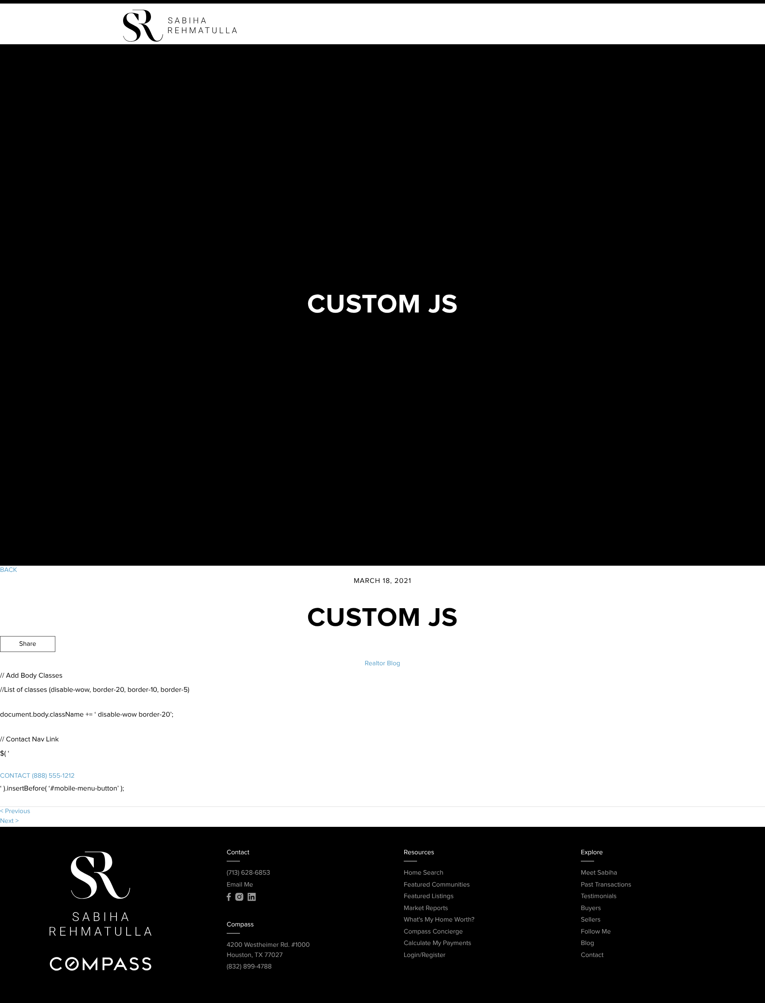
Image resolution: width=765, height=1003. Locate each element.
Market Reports (426, 908)
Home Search (424, 873)
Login (623, 25)
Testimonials (599, 896)
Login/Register (424, 955)
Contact (580, 25)
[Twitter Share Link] (27, 668)
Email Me (240, 885)
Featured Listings (429, 896)
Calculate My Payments (437, 943)
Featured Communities (437, 885)
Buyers (449, 25)
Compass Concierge (433, 932)
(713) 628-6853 (248, 873)
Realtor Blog (382, 663)
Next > (9, 821)
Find (412, 25)
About (535, 25)
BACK (8, 570)
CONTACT (15, 776)
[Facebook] (229, 897)
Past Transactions (606, 885)
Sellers (493, 25)
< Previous (15, 811)
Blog (587, 943)
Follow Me (596, 932)
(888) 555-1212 (52, 776)
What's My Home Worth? (439, 920)
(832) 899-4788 (249, 967)
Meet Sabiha (599, 873)
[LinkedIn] (251, 897)
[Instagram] (239, 897)
